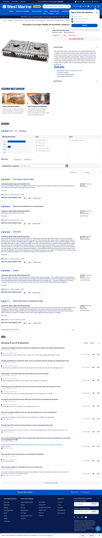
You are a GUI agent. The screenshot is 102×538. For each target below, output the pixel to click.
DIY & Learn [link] (6, 1)
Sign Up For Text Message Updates (82, 508)
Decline (91, 535)
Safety (45, 11)
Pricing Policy (7, 521)
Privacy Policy (76, 530)
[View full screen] (47, 30)
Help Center (6, 502)
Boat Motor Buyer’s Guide (26, 515)
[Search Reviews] (66, 166)
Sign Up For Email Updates (80, 500)
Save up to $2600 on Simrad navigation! (50, 1)
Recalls (5, 515)
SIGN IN (84, 25)
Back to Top (16, 329)
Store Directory (61, 513)
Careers (59, 505)
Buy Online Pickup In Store (45, 507)
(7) (60, 35)
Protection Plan (42, 504)
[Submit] (69, 6)
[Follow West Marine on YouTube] (86, 517)
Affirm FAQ (41, 513)
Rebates (5, 518)
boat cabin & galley (30, 20)
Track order (76, 6)
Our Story (60, 502)
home (5, 20)
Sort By (86, 343)
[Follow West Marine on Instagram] (82, 517)
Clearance (41, 515)
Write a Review (22, 131)
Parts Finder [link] (15, 1)
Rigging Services (24, 510)
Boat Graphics (42, 502)
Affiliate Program (42, 510)
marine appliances (41, 20)
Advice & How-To (72, 35)
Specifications (57, 81)
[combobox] (56, 6)
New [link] (57, 13)
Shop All (11, 11)
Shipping (6, 507)
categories (11, 20)
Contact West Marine (25, 492)
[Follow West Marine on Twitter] (78, 517)
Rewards (85, 6)
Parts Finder (23, 513)
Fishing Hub (23, 518)
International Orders (8, 510)
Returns (5, 513)
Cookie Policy (50, 535)
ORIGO (53, 28)
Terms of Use (83, 530)
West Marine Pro (61, 510)
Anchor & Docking (36, 11)
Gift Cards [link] (22, 1)
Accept (83, 535)
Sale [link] (45, 13)
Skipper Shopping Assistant (27, 502)
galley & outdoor (19, 20)
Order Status (7, 505)
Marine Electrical (54, 11)
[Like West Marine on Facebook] (74, 517)
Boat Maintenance (66, 11)
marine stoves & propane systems (55, 20)
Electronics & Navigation (22, 11)
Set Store (96, 1)
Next (73, 329)
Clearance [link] (51, 13)
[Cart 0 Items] (98, 6)
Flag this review (37, 198)
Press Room (60, 507)
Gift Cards (23, 507)
